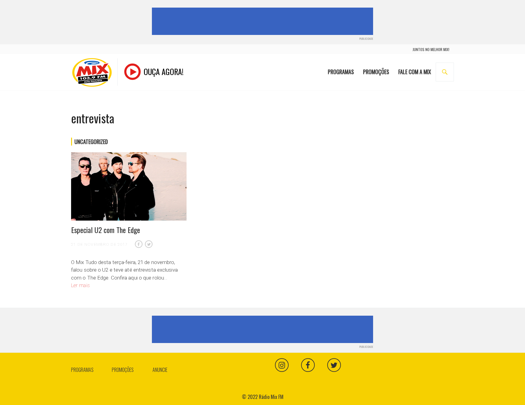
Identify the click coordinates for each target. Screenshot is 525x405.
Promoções (376, 72)
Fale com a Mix (414, 72)
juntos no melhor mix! (431, 49)
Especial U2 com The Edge (105, 229)
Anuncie (160, 369)
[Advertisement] (263, 21)
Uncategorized (91, 142)
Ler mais (80, 285)
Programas (341, 72)
